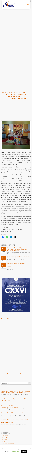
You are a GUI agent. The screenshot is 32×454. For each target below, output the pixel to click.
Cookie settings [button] (15, 451)
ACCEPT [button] (24, 451)
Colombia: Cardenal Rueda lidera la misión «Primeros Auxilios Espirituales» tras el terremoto (15, 413)
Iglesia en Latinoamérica (7, 443)
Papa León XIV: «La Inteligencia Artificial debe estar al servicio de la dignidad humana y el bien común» (18, 249)
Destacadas (4, 439)
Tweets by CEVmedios (6, 319)
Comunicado (4, 437)
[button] (31, 1)
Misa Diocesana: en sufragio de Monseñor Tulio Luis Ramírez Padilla (18, 257)
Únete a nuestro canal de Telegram (16, 374)
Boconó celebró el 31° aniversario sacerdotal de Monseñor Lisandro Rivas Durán (18, 265)
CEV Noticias (4, 435)
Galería (3, 441)
